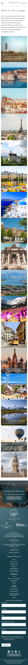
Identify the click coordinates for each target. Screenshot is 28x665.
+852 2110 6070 (14, 540)
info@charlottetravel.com (14, 556)
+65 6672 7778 (14, 550)
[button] (4, 3)
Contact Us (24, 3)
